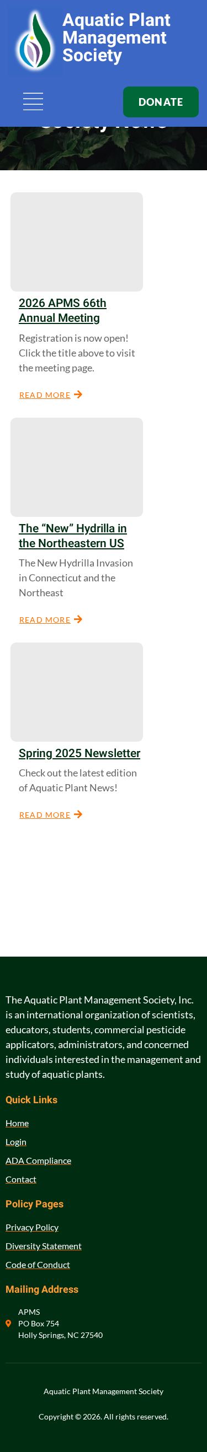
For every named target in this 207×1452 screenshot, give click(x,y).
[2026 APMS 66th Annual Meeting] (76, 242)
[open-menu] (33, 102)
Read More (45, 395)
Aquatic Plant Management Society (116, 37)
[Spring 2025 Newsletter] (76, 692)
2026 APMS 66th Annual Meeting (63, 311)
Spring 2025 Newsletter (79, 753)
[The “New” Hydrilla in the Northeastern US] (76, 467)
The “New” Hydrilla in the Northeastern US (73, 536)
